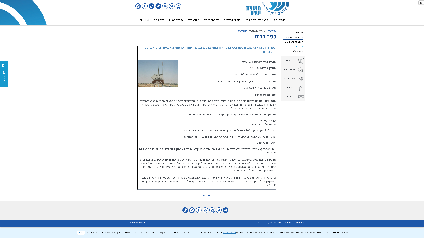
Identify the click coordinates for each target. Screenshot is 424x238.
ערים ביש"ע (298, 32)
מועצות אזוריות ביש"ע (294, 37)
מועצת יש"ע (279, 20)
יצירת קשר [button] (3, 76)
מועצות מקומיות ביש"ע (294, 41)
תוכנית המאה (176, 20)
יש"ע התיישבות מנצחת (257, 20)
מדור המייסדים (211, 20)
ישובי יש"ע (242, 31)
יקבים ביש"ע (298, 51)
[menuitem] (279, 20)
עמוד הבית (272, 31)
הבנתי (80, 232)
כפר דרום (265, 37)
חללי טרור (159, 20)
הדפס (205, 195)
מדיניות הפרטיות (229, 232)
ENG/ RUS (144, 20)
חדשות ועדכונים (232, 20)
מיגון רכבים (193, 20)
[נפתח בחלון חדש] (178, 6)
